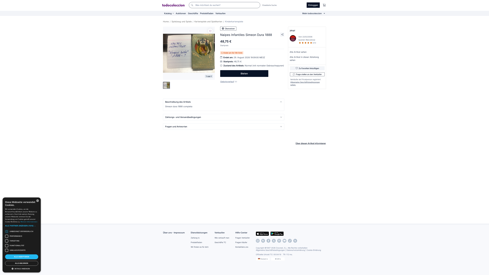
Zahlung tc (195, 238)
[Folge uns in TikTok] (290, 241)
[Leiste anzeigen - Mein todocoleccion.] (324, 13)
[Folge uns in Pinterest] (279, 241)
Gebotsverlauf (227, 81)
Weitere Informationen (29, 222)
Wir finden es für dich (199, 247)
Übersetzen (230, 29)
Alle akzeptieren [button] (21, 257)
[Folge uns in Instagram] (258, 241)
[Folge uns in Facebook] (268, 241)
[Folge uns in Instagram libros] (263, 241)
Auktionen (181, 13)
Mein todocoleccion (312, 13)
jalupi (292, 30)
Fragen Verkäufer (242, 238)
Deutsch (264, 259)
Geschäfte (193, 13)
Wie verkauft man (222, 238)
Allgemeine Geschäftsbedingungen (270, 250)
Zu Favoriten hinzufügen (309, 68)
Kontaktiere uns (241, 247)
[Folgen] (210, 31)
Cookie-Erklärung (314, 250)
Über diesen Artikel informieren (311, 143)
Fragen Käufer (241, 242)
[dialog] (22, 234)
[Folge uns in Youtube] (284, 241)
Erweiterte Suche (269, 5)
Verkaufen (220, 13)
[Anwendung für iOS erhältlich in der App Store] (262, 233)
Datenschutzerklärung (296, 250)
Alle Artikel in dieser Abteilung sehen (304, 58)
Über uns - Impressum (174, 232)
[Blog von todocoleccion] (295, 241)
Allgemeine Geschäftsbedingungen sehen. (305, 83)
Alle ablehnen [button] (21, 263)
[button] (223, 101)
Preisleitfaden (206, 13)
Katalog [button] (168, 13)
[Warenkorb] (324, 5)
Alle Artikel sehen (298, 52)
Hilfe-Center (241, 232)
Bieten (244, 73)
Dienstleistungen (199, 232)
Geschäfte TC (220, 242)
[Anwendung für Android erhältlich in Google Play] (277, 233)
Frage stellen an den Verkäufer (309, 74)
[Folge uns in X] (274, 241)
